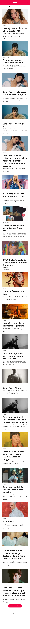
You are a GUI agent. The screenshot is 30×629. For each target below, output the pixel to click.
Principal (9, 190)
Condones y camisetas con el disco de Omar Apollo (13, 228)
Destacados (6, 57)
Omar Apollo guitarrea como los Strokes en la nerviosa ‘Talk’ (13, 356)
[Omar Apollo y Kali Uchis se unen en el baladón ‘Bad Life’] (15, 475)
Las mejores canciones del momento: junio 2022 (14, 324)
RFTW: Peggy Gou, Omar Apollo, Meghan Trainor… (14, 195)
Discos (4, 121)
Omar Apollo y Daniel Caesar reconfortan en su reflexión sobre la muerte (15, 420)
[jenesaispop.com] (15, 2)
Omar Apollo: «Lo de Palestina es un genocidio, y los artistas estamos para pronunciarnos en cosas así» (15, 160)
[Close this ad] (29, 620)
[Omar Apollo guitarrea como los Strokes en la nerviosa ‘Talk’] (15, 341)
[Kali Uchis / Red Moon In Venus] (15, 279)
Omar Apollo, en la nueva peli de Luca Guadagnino (14, 93)
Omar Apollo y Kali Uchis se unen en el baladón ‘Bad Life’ (14, 490)
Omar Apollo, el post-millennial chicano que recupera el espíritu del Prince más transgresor (14, 592)
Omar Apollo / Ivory (12, 388)
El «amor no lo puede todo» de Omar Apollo (13, 61)
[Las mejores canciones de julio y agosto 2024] (15, 16)
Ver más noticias (14, 606)
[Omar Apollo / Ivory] (15, 376)
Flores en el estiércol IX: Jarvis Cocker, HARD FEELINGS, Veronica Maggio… (13, 455)
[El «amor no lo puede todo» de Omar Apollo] (15, 48)
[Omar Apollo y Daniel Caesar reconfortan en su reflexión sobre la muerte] (15, 405)
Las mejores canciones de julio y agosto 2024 (15, 29)
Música (4, 25)
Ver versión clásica (22, 618)
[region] (15, 625)
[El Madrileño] (15, 509)
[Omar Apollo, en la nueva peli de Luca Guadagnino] (15, 80)
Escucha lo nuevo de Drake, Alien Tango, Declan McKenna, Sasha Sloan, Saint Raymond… (14, 555)
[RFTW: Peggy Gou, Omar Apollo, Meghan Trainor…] (15, 182)
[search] (27, 2)
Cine (4, 89)
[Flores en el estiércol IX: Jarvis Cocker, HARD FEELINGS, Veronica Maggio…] (15, 439)
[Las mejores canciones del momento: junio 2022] (15, 311)
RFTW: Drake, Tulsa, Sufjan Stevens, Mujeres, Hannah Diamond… (15, 262)
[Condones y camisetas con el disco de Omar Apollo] (15, 213)
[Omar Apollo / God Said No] (15, 112)
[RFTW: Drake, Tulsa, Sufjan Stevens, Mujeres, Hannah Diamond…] (15, 248)
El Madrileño (8, 521)
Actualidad (6, 222)
